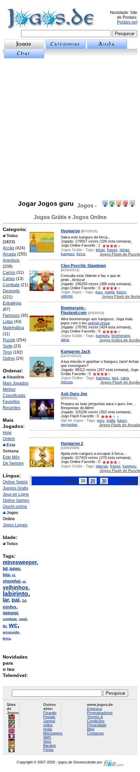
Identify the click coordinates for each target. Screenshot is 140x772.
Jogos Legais (15, 525)
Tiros (7, 352)
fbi (5, 626)
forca (80, 254)
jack (115, 378)
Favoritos (11, 401)
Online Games (16, 500)
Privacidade (96, 725)
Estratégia (12, 303)
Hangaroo (70, 231)
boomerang (120, 336)
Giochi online (15, 506)
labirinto (15, 593)
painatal (10, 613)
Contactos (95, 733)
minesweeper (20, 562)
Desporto (11, 291)
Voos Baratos (49, 743)
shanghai (11, 581)
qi (23, 581)
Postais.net (127, 22)
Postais (49, 717)
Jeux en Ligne (16, 494)
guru (99, 292)
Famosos (11, 315)
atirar (65, 340)
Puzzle (9, 340)
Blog (90, 729)
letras (100, 250)
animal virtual (98, 323)
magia (110, 292)
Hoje (7, 432)
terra (7, 638)
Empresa (94, 709)
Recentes (11, 407)
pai (15, 600)
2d (24, 600)
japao (15, 568)
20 (92, 480)
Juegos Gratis (15, 488)
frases (112, 250)
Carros (9, 272)
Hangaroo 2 (72, 443)
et (13, 575)
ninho (9, 606)
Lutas (8, 321)
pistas (124, 250)
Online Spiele (15, 482)
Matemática (13, 327)
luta (6, 574)
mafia (110, 420)
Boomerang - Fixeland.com (74, 310)
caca (125, 378)
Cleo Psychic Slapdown (83, 265)
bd (5, 568)
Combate (11, 284)
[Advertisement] (70, 129)
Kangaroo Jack (75, 351)
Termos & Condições (96, 719)
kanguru (67, 254)
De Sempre (13, 463)
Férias (48, 749)
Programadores (100, 713)
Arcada (9, 254)
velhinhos (15, 587)
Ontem (9, 438)
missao (67, 382)
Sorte (8, 346)
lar (6, 600)
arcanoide (11, 632)
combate (10, 619)
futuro (121, 292)
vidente (67, 296)
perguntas (69, 424)
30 (104, 480)
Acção (8, 248)
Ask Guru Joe (74, 393)
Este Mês (11, 457)
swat (23, 619)
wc (13, 625)
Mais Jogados (16, 383)
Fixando (49, 713)
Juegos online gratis (49, 725)
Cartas (9, 278)
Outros (9, 358)
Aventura (11, 260)
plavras (102, 466)
